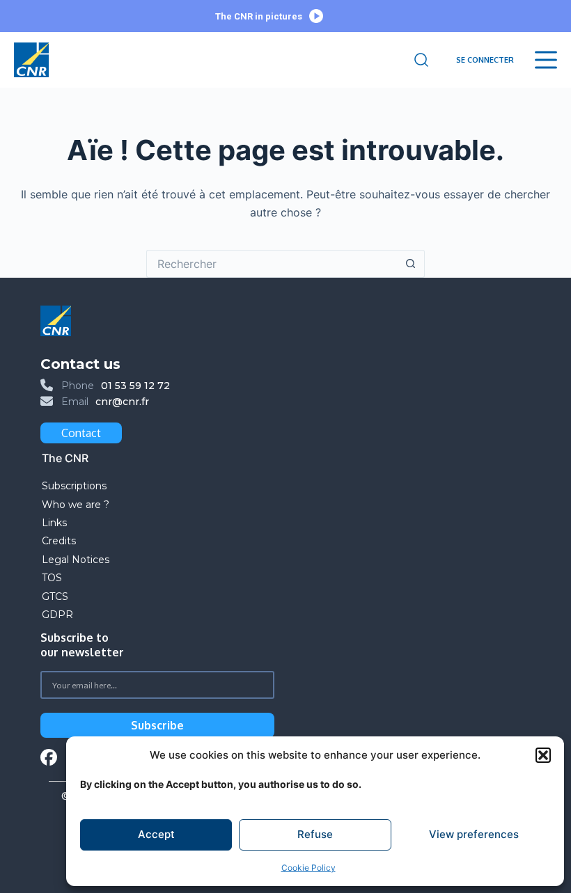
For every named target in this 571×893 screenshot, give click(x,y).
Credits (59, 541)
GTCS (55, 596)
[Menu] (546, 60)
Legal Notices (77, 559)
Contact (81, 433)
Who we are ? (75, 504)
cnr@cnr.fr (122, 401)
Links (54, 522)
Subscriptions (74, 486)
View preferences (474, 834)
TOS (52, 577)
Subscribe (157, 725)
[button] (543, 755)
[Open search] (421, 60)
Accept (156, 834)
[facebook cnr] (48, 759)
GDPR (57, 614)
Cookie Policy (308, 867)
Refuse (315, 834)
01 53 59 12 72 (135, 385)
